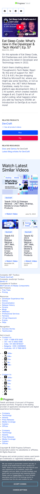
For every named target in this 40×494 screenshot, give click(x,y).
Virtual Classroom (9, 318)
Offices (5, 426)
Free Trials (6, 290)
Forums (5, 307)
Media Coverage (8, 422)
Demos (14, 149)
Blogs (4, 309)
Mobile (16, 178)
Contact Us (6, 337)
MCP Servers (5, 286)
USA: (13, 339)
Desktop (9, 178)
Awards (5, 417)
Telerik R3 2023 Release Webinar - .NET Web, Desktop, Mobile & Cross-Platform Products (9, 245)
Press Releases (8, 420)
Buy (20, 132)
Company (6, 413)
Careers (5, 424)
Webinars (5, 311)
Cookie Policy (17, 475)
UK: (13, 342)
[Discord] (5, 370)
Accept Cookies (20, 484)
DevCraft (7, 123)
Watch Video (11, 214)
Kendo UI (3, 281)
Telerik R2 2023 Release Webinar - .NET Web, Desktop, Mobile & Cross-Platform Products (29, 245)
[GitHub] (5, 368)
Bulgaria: (15, 346)
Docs (4, 149)
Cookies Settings (20, 490)
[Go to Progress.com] (7, 400)
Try (20, 138)
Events (5, 320)
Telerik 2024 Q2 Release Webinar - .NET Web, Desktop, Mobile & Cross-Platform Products (18, 204)
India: (13, 344)
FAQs (4, 322)
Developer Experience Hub (13, 299)
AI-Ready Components (20, 286)
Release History (8, 305)
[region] (20, 477)
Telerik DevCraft (6, 277)
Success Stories (8, 329)
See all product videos (12, 127)
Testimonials (7, 331)
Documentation (8, 303)
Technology (7, 415)
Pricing (5, 292)
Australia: (15, 348)
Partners (5, 316)
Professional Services (10, 314)
